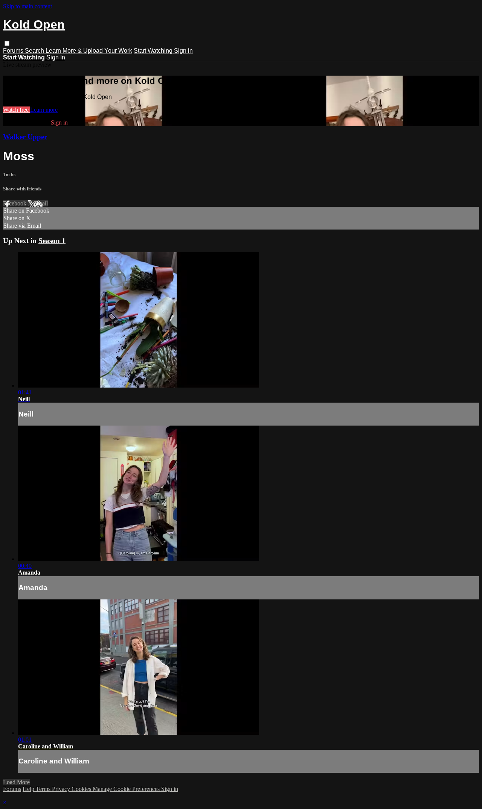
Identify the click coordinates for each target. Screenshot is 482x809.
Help (29, 789)
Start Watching (154, 50)
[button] (7, 43)
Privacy (62, 789)
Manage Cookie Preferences (127, 789)
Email (41, 203)
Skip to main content (27, 6)
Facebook (15, 203)
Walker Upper (25, 137)
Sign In (55, 57)
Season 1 (52, 241)
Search (35, 50)
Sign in (183, 50)
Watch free (16, 109)
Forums (14, 50)
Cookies (82, 789)
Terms (44, 789)
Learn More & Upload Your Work (89, 50)
